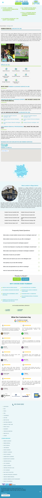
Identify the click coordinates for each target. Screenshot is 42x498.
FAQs (4, 413)
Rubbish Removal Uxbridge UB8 (28, 220)
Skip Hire (5, 417)
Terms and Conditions (8, 431)
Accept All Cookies (6, 495)
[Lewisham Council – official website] (36, 395)
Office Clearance (26, 70)
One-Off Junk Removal (8, 481)
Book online (18, 3)
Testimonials (6, 415)
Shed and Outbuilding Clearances (10, 474)
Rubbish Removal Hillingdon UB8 (12, 220)
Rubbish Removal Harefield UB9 (12, 212)
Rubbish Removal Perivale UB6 (28, 212)
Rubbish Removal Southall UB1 (28, 215)
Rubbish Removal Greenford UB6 (12, 217)
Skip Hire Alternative (8, 422)
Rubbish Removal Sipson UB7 (11, 223)
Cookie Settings (4, 493)
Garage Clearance (6, 81)
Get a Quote (25, 279)
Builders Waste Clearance (6, 77)
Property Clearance (8, 452)
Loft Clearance (26, 76)
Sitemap (5, 435)
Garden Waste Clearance (9, 456)
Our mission (6, 406)
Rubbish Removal (7, 443)
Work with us (6, 433)
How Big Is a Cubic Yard (8, 424)
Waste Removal (6, 70)
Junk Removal (6, 447)
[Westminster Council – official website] (16, 395)
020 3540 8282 (10, 135)
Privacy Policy (6, 426)
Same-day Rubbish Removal (9, 476)
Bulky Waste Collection (8, 472)
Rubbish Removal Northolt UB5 (11, 215)
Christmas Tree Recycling (16, 82)
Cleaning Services (7, 310)
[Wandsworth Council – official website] (5, 395)
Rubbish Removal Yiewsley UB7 (28, 223)
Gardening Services (20, 310)
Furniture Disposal (16, 76)
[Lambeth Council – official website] (26, 395)
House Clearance (16, 70)
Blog (4, 408)
